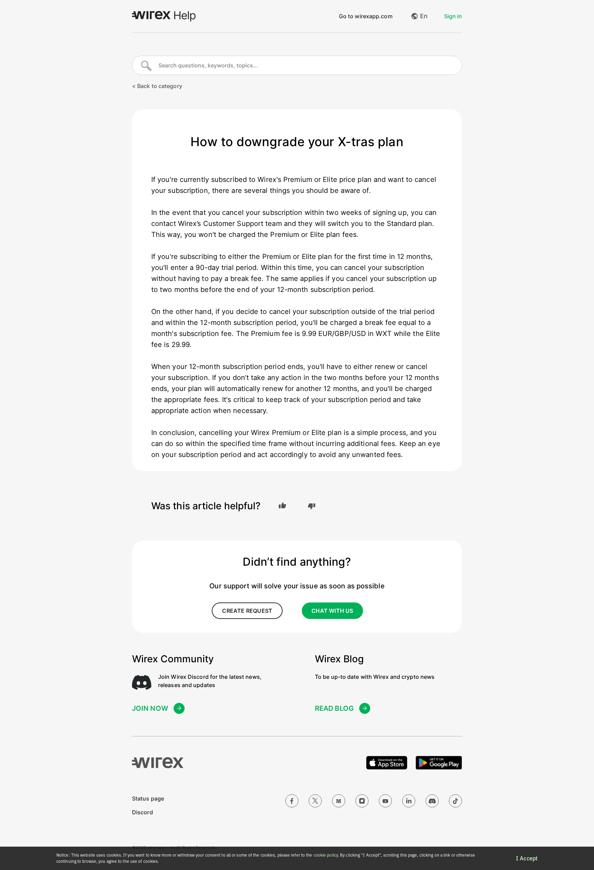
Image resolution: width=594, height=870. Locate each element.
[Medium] (338, 800)
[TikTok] (455, 800)
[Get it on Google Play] (439, 763)
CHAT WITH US (332, 610)
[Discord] (432, 800)
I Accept (527, 858)
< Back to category (157, 86)
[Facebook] (291, 800)
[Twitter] (315, 800)
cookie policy (326, 855)
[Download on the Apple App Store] (386, 763)
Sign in (453, 16)
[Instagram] (361, 800)
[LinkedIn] (408, 800)
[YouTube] (385, 800)
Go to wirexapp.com (366, 16)
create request (247, 610)
